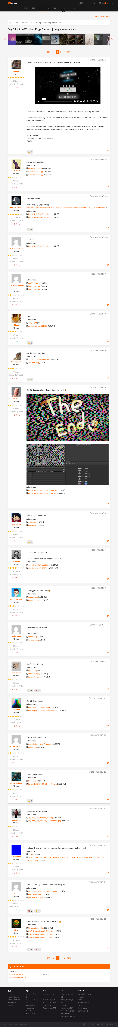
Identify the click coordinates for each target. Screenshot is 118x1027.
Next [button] (111, 39)
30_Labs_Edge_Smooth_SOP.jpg (40, 817)
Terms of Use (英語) (67, 995)
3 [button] (57, 48)
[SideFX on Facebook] (84, 1024)
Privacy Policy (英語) (67, 1001)
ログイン (109, 3)
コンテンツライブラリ (32, 1001)
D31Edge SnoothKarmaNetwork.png (43, 710)
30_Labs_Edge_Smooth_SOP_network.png (44, 821)
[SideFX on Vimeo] (107, 1024)
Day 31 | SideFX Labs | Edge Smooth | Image (48, 23)
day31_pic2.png (34, 289)
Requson (16, 561)
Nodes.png (32, 747)
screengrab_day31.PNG (37, 326)
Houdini (10, 994)
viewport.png (33, 363)
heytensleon (16, 636)
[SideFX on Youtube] (111, 1024)
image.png (32, 525)
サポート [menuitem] (65, 8)
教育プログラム (31, 1014)
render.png (32, 522)
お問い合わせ (83, 1011)
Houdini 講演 (30, 1005)
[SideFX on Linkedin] (116, 1024)
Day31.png (32, 670)
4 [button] (59, 48)
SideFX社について (84, 994)
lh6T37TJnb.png (34, 894)
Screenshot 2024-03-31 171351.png (42, 784)
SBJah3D (16, 171)
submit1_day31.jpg (35, 171)
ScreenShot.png (34, 674)
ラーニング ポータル (32, 995)
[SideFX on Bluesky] (98, 1024)
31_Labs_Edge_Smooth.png (39, 359)
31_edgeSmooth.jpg (36, 928)
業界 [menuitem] (33, 8)
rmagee (16, 71)
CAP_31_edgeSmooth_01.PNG (40, 931)
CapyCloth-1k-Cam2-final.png (40, 744)
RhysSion (16, 709)
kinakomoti (16, 673)
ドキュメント (48, 1005)
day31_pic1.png (34, 286)
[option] (12, 39)
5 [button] (61, 48)
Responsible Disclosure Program (68, 1015)
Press (80, 1000)
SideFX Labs (12, 1002)
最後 (69, 52)
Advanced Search (103, 16)
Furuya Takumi (16, 207)
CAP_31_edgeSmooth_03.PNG (40, 937)
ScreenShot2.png (34, 677)
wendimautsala (16, 599)
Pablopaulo (16, 524)
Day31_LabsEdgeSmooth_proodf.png (43, 490)
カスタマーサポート (49, 995)
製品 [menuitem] (25, 8)
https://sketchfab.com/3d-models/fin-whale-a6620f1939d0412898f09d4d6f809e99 (59, 208)
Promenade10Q (16, 248)
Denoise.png (33, 781)
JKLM (16, 930)
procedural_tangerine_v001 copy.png (42, 891)
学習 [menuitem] (55, 8)
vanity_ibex (16, 856)
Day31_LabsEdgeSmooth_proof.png (42, 493)
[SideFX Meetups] (102, 1024)
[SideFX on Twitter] (89, 1024)
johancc (16, 893)
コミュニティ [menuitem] (44, 8)
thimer (16, 325)
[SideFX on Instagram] (93, 1024)
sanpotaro (16, 820)
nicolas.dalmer (16, 783)
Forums (16, 23)
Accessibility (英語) (67, 1011)
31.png (31, 854)
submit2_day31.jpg (35, 175)
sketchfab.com (99, 208)
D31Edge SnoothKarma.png (39, 707)
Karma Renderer (14, 1000)
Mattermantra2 (16, 746)
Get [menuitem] (75, 8)
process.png (33, 597)
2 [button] (55, 48)
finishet (16, 398)
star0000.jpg (33, 283)
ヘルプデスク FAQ (49, 1000)
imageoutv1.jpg (34, 600)
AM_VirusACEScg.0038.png (39, 565)
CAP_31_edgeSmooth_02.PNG (40, 934)
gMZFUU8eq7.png (35, 897)
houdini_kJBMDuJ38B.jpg (38, 568)
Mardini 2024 (27, 23)
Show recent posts (16, 974)
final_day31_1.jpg (35, 168)
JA (102, 3)
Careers (81, 997)
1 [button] (54, 48)
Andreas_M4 (16, 362)
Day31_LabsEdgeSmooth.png (40, 214)
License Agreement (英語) (67, 1006)
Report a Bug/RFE (49, 1008)
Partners (11, 1005)
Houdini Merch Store (83, 1003)
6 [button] (62, 48)
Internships (82, 1008)
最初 (49, 52)
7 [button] (64, 48)
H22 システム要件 (49, 1002)
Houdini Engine (13, 997)
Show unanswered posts (18, 977)
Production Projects (30, 1009)
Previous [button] (5, 39)
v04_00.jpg (32, 323)
